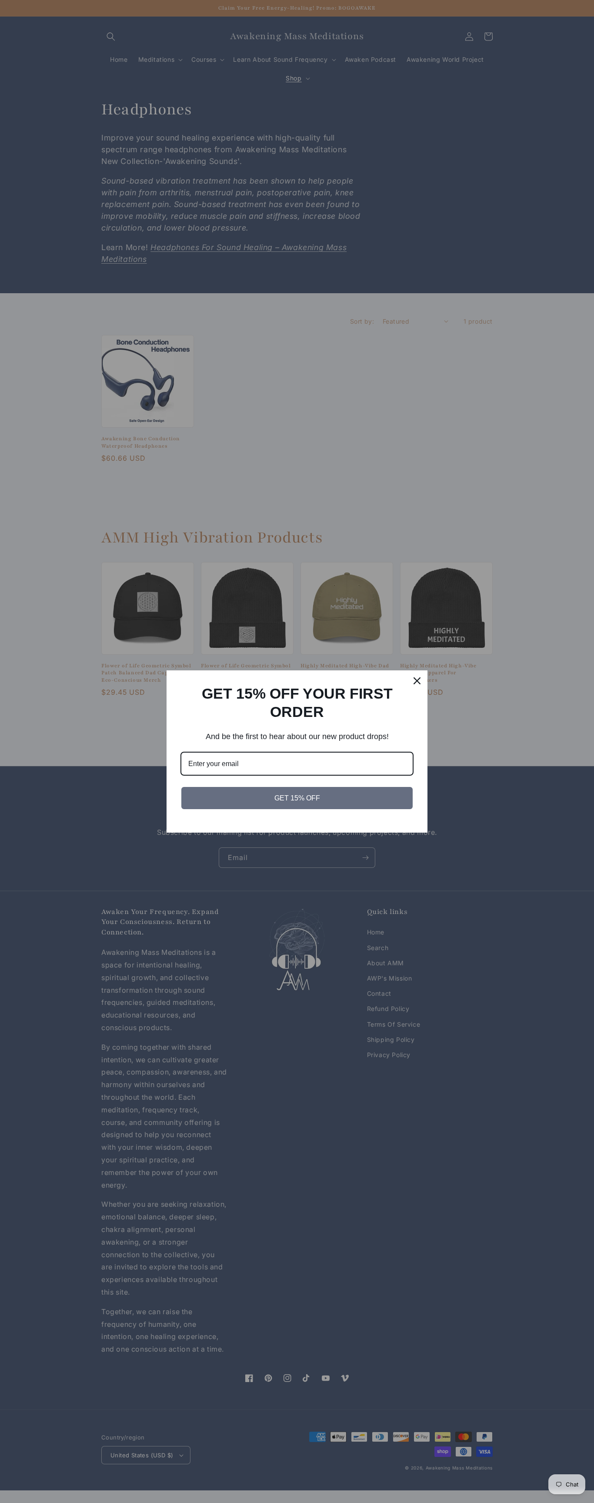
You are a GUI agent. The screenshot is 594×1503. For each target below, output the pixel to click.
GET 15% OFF (297, 798)
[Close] (417, 680)
